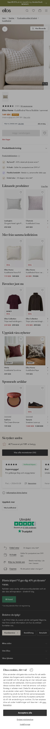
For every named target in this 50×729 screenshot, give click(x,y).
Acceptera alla (25, 713)
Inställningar (25, 724)
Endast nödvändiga (25, 719)
